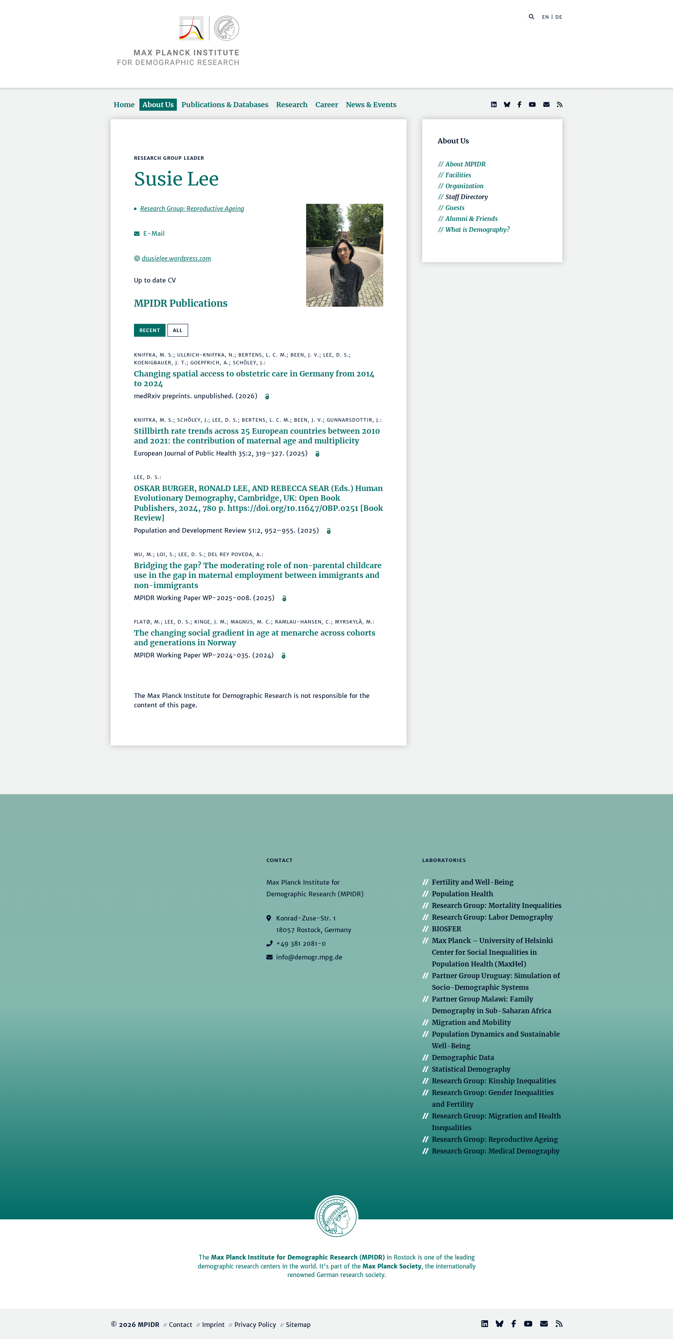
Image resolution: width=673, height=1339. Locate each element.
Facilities (458, 175)
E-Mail (154, 233)
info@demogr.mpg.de (309, 957)
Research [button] (292, 104)
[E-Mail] (546, 104)
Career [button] (326, 104)
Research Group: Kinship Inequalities (494, 1081)
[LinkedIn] (493, 104)
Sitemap (298, 1324)
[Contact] (541, 1324)
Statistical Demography (471, 1069)
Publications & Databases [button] (224, 104)
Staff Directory (467, 197)
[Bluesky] (506, 104)
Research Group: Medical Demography (496, 1151)
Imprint (213, 1324)
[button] (531, 16)
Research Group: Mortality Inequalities (497, 905)
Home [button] (124, 104)
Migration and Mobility (471, 1022)
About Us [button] (158, 104)
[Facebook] (518, 104)
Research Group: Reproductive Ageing (192, 208)
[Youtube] (531, 104)
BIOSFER (446, 929)
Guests (455, 208)
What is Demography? (478, 229)
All (178, 330)
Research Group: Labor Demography (492, 917)
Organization (465, 186)
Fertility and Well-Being (473, 882)
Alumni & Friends (472, 219)
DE (558, 17)
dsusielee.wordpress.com (176, 258)
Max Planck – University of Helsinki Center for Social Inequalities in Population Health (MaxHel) (492, 952)
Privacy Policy (255, 1324)
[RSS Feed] (558, 104)
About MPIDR (466, 164)
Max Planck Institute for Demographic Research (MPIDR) (298, 1257)
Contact (180, 1324)
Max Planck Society (392, 1266)
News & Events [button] (371, 104)
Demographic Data (463, 1057)
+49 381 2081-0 (301, 943)
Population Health (462, 894)
